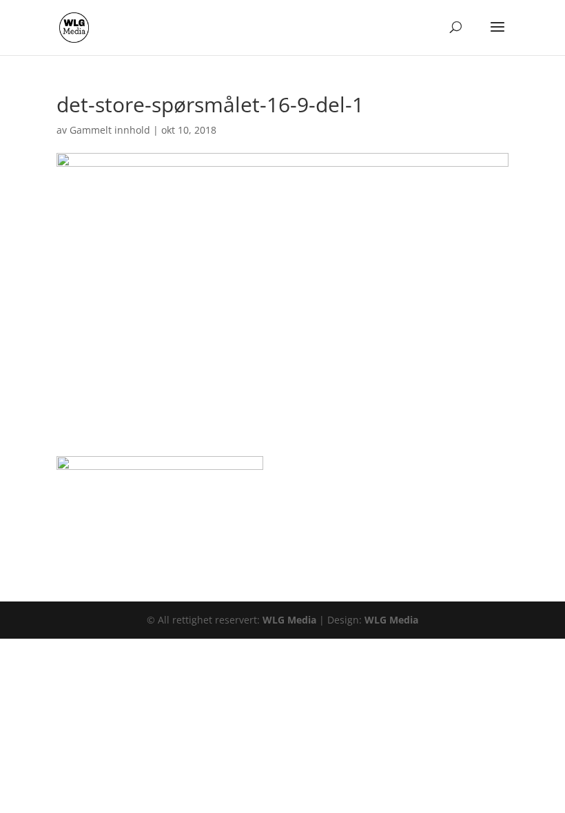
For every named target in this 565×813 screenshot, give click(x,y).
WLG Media (289, 619)
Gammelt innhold (110, 129)
